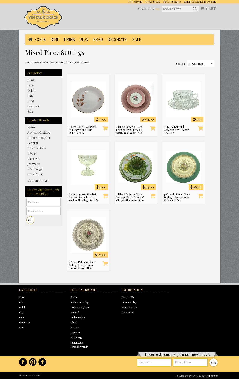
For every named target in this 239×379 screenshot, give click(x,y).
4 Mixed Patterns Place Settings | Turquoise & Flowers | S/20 (177, 197)
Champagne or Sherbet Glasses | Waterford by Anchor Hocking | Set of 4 (83, 197)
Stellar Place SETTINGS (54, 62)
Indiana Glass (36, 148)
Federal (32, 143)
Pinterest (33, 362)
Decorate (117, 39)
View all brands (37, 181)
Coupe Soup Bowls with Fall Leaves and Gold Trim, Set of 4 (82, 129)
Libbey (31, 153)
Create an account (205, 1)
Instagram (42, 362)
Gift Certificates (172, 1)
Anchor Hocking (38, 132)
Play (84, 39)
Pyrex (31, 127)
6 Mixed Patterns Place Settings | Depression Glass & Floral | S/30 (82, 265)
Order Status (152, 1)
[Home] (30, 39)
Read (98, 39)
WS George (35, 169)
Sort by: (180, 63)
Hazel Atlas (34, 174)
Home (28, 62)
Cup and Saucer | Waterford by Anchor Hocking (176, 129)
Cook (40, 39)
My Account (135, 1)
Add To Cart (105, 128)
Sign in (187, 1)
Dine (55, 39)
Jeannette (33, 164)
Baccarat (33, 159)
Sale (137, 39)
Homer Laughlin (38, 138)
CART (211, 9)
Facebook (23, 362)
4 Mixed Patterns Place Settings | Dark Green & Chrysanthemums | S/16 (130, 197)
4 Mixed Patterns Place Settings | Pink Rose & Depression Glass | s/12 (129, 129)
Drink (69, 39)
